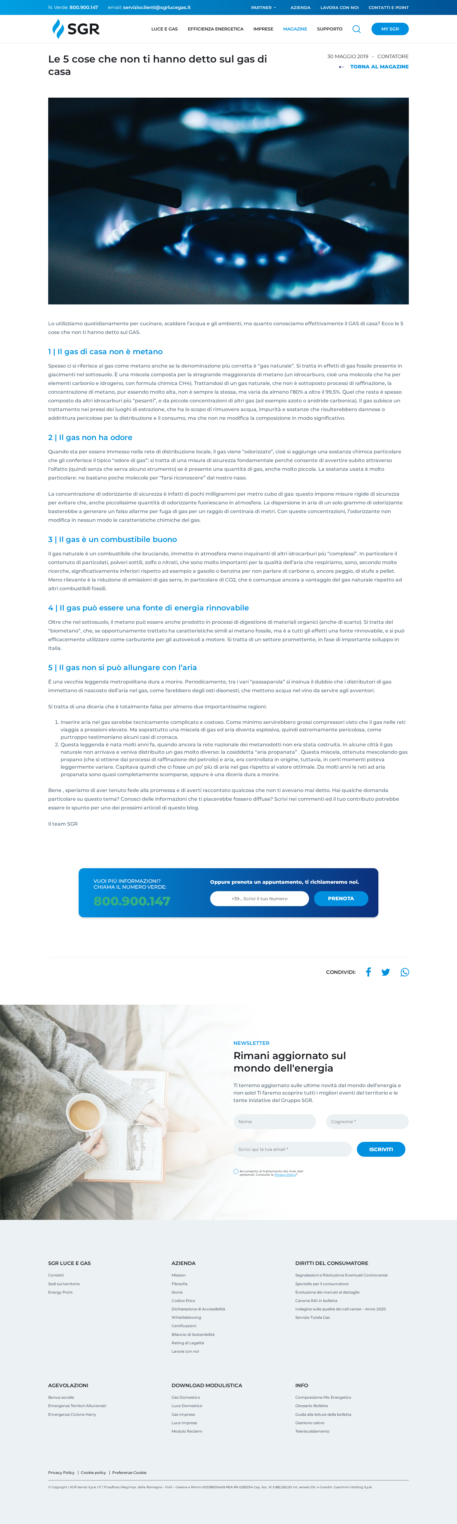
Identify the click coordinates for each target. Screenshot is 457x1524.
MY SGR (390, 29)
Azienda (301, 7)
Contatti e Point (389, 7)
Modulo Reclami (187, 1431)
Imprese (263, 29)
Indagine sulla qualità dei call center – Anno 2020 (340, 1309)
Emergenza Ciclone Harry (72, 1414)
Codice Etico (183, 1300)
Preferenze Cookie (129, 1472)
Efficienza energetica (215, 29)
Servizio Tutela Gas (312, 1317)
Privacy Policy (285, 1175)
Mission (179, 1275)
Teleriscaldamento (312, 1431)
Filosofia (179, 1283)
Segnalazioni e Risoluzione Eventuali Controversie (341, 1275)
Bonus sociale (61, 1397)
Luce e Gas (164, 29)
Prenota (341, 898)
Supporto (330, 29)
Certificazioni (184, 1325)
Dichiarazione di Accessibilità (198, 1309)
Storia (177, 1292)
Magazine (295, 29)
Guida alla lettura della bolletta (323, 1414)
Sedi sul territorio (64, 1283)
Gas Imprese (183, 1414)
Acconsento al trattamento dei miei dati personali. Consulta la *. (271, 1173)
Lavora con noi (340, 7)
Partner (261, 7)
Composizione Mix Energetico (323, 1397)
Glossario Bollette (311, 1405)
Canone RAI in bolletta (316, 1300)
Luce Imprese (184, 1422)
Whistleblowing (186, 1317)
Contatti (56, 1275)
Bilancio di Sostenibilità (193, 1334)
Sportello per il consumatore (322, 1283)
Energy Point (60, 1292)
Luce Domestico (187, 1405)
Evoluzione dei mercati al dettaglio (327, 1292)
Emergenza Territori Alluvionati (77, 1405)
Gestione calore (309, 1422)
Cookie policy (93, 1472)
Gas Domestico (186, 1397)
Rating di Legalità (188, 1343)
